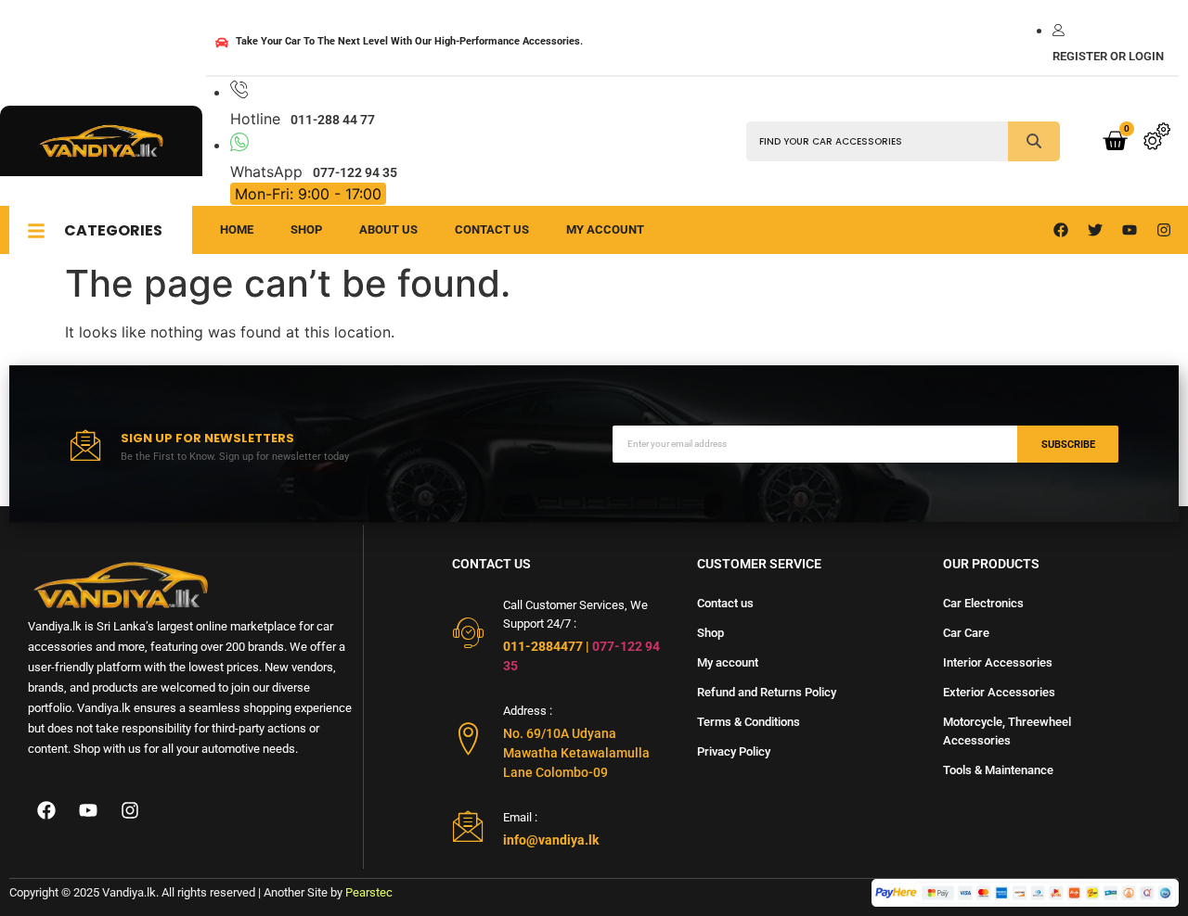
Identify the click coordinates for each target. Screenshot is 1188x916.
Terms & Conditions (748, 722)
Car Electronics (983, 603)
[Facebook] (1061, 230)
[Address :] (468, 738)
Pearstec (369, 892)
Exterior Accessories (999, 692)
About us (388, 229)
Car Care (966, 633)
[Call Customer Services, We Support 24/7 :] (468, 633)
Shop (306, 229)
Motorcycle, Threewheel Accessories (1007, 731)
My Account (605, 229)
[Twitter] (1095, 230)
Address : (527, 711)
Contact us (492, 229)
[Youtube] (1129, 230)
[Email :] (468, 825)
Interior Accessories (997, 662)
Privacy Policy (733, 751)
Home (236, 229)
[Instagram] (1164, 230)
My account (727, 662)
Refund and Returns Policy (766, 692)
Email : (520, 817)
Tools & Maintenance (998, 770)
